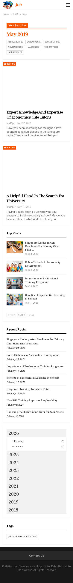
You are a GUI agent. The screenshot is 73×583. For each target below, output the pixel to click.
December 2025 (52, 42)
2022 (13, 478)
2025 (13, 455)
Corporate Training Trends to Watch (28, 389)
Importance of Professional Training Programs (41, 280)
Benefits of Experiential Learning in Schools (33, 378)
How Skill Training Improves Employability (32, 400)
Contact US (36, 555)
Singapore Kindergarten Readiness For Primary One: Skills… (42, 246)
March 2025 (33, 47)
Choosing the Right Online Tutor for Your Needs (35, 412)
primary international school (22, 536)
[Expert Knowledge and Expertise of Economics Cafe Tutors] (36, 83)
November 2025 (16, 47)
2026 (13, 433)
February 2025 (51, 47)
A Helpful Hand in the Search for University (35, 198)
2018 (13, 510)
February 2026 (15, 42)
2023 (13, 470)
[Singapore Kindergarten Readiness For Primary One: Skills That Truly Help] (15, 247)
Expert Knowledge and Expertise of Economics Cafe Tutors (35, 115)
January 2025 (15, 52)
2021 (13, 486)
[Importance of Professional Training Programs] (15, 283)
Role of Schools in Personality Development (33, 355)
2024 (13, 463)
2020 (13, 494)
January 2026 (34, 42)
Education (9, 64)
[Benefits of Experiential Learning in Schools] (15, 299)
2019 (13, 502)
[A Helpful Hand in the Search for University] (36, 167)
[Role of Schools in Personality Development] (15, 267)
